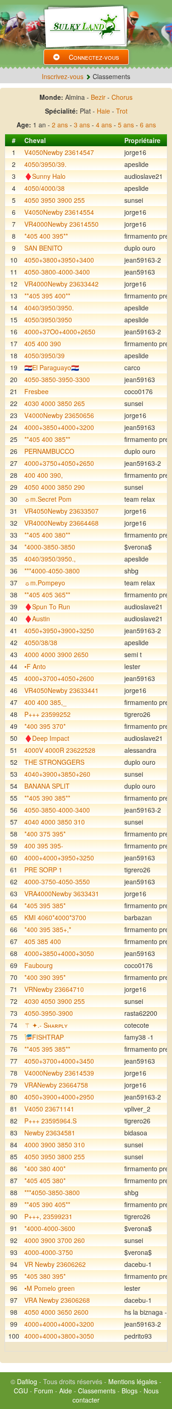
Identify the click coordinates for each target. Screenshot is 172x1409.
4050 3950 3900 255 (54, 200)
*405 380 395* (45, 1276)
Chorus (122, 97)
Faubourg (38, 965)
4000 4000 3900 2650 (56, 654)
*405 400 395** (46, 236)
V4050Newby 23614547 (59, 152)
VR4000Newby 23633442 (61, 283)
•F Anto (35, 666)
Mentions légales (132, 1381)
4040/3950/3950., (50, 558)
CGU (21, 1390)
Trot (122, 110)
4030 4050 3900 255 (54, 1001)
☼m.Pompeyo (44, 582)
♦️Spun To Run (47, 606)
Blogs (130, 1390)
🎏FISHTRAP (44, 1037)
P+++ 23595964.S (50, 1120)
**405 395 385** (47, 1049)
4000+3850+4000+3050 (59, 953)
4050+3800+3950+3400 (59, 259)
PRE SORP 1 (43, 869)
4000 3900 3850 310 (54, 1144)
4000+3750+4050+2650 (59, 463)
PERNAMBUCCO (49, 451)
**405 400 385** (47, 439)
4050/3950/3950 (48, 319)
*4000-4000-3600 (49, 1228)
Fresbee (36, 391)
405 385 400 (42, 941)
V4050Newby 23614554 (59, 212)
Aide (65, 1390)
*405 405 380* (45, 1180)
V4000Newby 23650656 (59, 415)
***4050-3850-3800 (52, 1192)
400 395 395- (43, 845)
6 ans (148, 124)
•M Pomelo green (49, 1288)
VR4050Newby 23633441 (61, 690)
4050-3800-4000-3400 (57, 271)
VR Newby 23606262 (55, 1264)
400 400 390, (43, 475)
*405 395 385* (45, 905)
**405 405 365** (47, 594)
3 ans (82, 124)
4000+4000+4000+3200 (59, 1324)
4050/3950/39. (45, 164)
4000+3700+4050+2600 (59, 678)
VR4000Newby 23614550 (61, 224)
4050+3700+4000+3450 (59, 1060)
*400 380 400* (45, 1168)
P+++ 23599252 (47, 714)
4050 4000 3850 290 (54, 487)
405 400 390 (42, 343)
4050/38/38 (40, 642)
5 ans (126, 124)
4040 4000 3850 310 (54, 821)
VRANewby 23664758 (56, 1084)
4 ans (104, 124)
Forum (43, 1390)
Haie (103, 110)
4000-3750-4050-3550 (57, 881)
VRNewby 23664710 (54, 989)
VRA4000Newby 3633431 (61, 893)
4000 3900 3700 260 (54, 1240)
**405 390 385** (47, 797)
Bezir (98, 97)
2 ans (60, 124)
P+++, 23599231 (48, 1216)
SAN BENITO (43, 247)
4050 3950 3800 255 (54, 1156)
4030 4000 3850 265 (54, 403)
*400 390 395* (45, 977)
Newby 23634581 (49, 1132)
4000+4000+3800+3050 (59, 1335)
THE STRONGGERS (54, 762)
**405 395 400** (47, 295)
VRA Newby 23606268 (57, 1300)
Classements (97, 1390)
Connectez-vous (94, 57)
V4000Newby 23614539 (59, 1072)
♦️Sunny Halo (45, 176)
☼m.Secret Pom (48, 499)
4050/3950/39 (44, 355)
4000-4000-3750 (48, 1252)
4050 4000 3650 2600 (56, 1312)
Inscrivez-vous (62, 76)
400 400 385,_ (45, 702)
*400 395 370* (45, 726)
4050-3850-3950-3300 (57, 379)
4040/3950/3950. (49, 307)
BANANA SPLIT (47, 785)
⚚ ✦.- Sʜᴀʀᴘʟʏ (45, 1025)
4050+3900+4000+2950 (59, 1096)
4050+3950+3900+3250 (59, 630)
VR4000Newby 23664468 (61, 522)
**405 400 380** (47, 534)
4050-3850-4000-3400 (57, 809)
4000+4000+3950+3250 (59, 857)
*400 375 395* (45, 833)
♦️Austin (37, 618)
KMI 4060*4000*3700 (55, 917)
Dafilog (27, 1381)
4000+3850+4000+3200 (59, 427)
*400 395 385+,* (47, 929)
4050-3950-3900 (48, 1013)
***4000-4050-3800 (52, 570)
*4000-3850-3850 (49, 546)
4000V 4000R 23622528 (59, 750)
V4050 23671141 (49, 1108)
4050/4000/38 (44, 188)
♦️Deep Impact (46, 738)
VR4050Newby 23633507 (61, 510)
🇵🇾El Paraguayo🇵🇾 (51, 367)
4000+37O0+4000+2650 (59, 331)
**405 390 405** (47, 1204)
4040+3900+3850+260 (57, 774)
